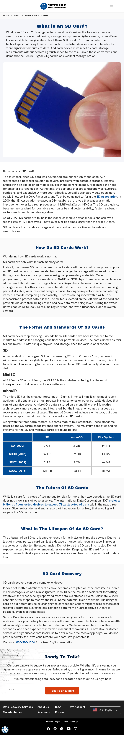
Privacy (49, 721)
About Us (43, 707)
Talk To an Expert (62, 691)
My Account (77, 707)
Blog (58, 707)
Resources (44, 712)
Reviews (60, 712)
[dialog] (5, 729)
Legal (57, 721)
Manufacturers (12, 712)
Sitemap (74, 721)
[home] (54, 6)
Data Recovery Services (18, 707)
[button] (111, 6)
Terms (65, 721)
